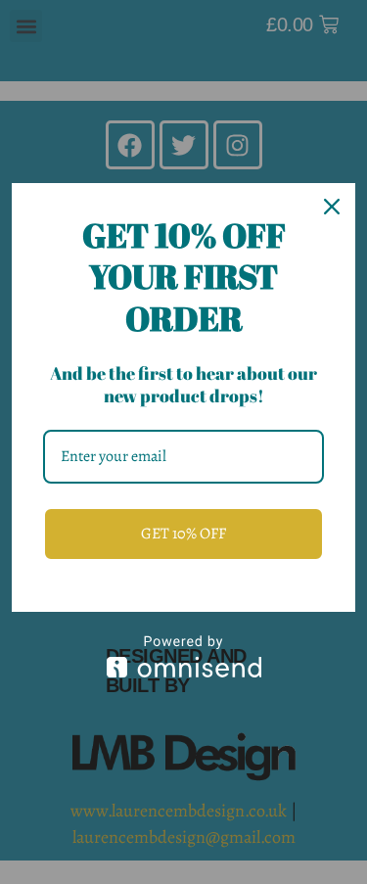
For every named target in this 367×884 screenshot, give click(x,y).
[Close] (331, 206)
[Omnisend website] (183, 656)
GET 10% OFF (183, 533)
